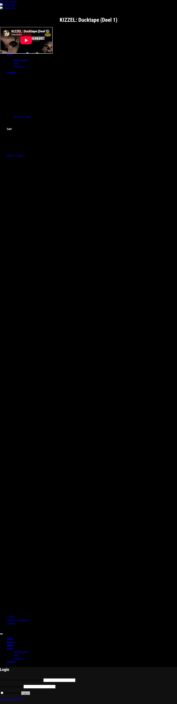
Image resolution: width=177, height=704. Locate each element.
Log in (26, 693)
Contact (11, 623)
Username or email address (21, 680)
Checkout (19, 658)
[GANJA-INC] (7, 6)
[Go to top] (1, 633)
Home (10, 639)
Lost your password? (11, 699)
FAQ (16, 655)
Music (10, 645)
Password (11, 686)
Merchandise (21, 652)
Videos (11, 642)
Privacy (11, 617)
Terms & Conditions (18, 620)
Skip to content (8, 1)
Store (10, 649)
